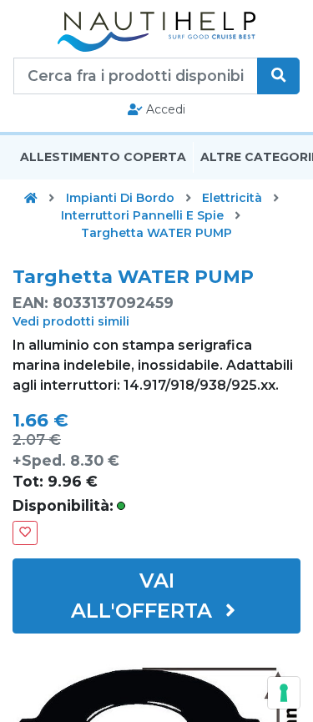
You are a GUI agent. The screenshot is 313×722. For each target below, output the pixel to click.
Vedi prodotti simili (71, 321)
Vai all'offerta (144, 595)
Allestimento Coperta (103, 156)
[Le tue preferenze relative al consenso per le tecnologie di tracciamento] (284, 693)
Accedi (164, 109)
